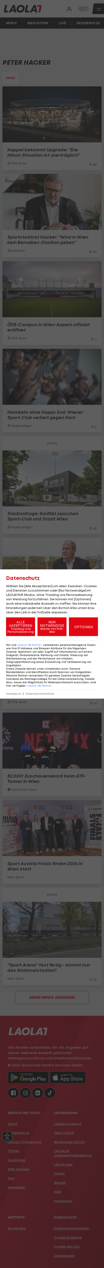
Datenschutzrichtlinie (39, 693)
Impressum (13, 693)
